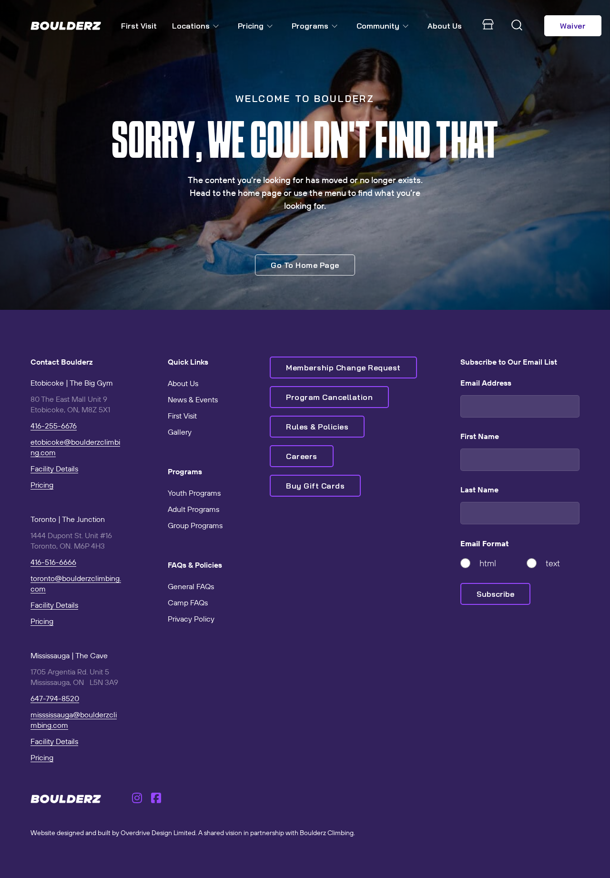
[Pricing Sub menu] (271, 26)
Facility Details (54, 468)
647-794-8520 (54, 698)
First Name (479, 436)
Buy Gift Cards (315, 485)
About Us (444, 26)
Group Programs (195, 525)
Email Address (485, 383)
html (487, 563)
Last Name (479, 489)
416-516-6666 (53, 562)
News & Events (193, 399)
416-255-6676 (53, 425)
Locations (191, 26)
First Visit (139, 26)
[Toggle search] (517, 26)
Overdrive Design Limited (158, 832)
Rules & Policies (317, 426)
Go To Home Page (305, 265)
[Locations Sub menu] (218, 26)
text (553, 563)
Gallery (180, 432)
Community (377, 26)
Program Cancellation (329, 397)
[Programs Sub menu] (336, 26)
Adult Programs (193, 509)
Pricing (251, 26)
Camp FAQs (188, 602)
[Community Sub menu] (407, 26)
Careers (301, 456)
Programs (310, 26)
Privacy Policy (191, 618)
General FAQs (191, 586)
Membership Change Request (343, 367)
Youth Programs (194, 493)
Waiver (573, 26)
